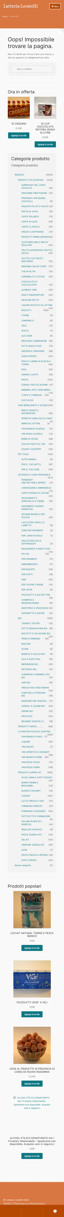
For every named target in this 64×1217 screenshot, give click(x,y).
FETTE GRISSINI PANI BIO (34, 628)
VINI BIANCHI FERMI (31, 757)
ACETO (25, 330)
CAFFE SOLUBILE (30, 216)
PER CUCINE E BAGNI (32, 584)
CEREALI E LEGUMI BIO (33, 706)
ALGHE (24, 649)
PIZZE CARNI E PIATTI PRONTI (36, 777)
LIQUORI (25, 741)
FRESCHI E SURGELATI (29, 772)
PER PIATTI (27, 574)
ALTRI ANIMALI (29, 459)
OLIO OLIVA (27, 400)
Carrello (49, 1210)
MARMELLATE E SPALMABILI (36, 390)
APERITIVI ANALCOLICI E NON (36, 418)
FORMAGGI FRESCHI (31, 806)
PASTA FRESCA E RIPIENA (34, 855)
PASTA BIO (26, 716)
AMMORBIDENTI (29, 564)
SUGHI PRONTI (29, 356)
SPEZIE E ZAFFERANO (32, 232)
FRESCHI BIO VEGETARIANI (35, 687)
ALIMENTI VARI (29, 290)
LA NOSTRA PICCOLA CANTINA (34, 731)
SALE (24, 325)
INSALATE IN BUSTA (31, 829)
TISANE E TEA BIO (30, 623)
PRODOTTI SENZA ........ (30, 726)
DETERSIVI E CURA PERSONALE (34, 474)
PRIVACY (7, 1203)
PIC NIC (25, 554)
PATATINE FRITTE (30, 300)
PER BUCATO (28, 569)
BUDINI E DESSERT (31, 791)
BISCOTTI (26, 310)
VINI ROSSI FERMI (30, 767)
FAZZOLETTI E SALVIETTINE (35, 595)
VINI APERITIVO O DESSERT (35, 752)
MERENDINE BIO (29, 664)
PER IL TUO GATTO (31, 464)
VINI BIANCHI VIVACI (31, 736)
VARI (23, 579)
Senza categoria (23, 865)
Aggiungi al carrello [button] (18, 135)
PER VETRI (26, 589)
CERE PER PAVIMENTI (32, 530)
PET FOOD (23, 454)
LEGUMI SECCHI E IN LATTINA (36, 305)
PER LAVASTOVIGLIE (31, 535)
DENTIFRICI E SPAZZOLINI (34, 608)
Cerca (32, 1212)
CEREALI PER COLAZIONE (34, 384)
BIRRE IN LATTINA (30, 423)
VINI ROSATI (27, 747)
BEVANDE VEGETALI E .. (33, 721)
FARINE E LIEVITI (29, 374)
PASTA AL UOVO (29, 211)
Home (4, 16)
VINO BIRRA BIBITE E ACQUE (32, 405)
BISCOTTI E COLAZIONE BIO (35, 633)
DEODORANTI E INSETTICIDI (35, 549)
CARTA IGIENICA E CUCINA (35, 493)
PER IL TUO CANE (30, 469)
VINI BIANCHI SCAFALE (33, 428)
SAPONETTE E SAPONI (32, 613)
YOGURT (25, 796)
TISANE (25, 315)
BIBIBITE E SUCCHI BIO (33, 654)
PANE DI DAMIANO (30, 638)
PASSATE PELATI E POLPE (34, 206)
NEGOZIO (19, 174)
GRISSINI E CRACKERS (32, 351)
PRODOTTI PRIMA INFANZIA (35, 237)
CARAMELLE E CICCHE (33, 276)
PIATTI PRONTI (29, 860)
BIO (20, 618)
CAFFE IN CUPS (29, 221)
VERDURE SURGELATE (32, 845)
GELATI (25, 839)
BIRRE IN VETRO (29, 439)
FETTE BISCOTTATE (31, 346)
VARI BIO (25, 682)
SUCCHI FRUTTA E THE (33, 444)
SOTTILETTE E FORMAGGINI (35, 816)
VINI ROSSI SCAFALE (32, 434)
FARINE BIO (27, 711)
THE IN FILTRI (28, 271)
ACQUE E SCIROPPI (31, 449)
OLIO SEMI (26, 336)
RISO (23, 369)
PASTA (24, 379)
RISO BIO (26, 644)
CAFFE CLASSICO (30, 226)
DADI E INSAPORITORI (32, 295)
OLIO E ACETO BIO (30, 659)
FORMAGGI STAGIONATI (33, 811)
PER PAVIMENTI (29, 559)
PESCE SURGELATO (31, 834)
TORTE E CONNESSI (31, 395)
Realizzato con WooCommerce (29, 1203)
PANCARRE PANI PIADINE (34, 193)
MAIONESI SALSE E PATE (34, 266)
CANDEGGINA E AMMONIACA (36, 488)
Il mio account (10, 1212)
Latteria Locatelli (20, 5)
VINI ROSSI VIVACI (30, 762)
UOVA (24, 850)
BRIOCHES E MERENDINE (34, 341)
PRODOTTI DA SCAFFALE (31, 180)
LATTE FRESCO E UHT (32, 801)
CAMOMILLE (27, 320)
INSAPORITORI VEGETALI (34, 701)
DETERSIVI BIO (29, 669)
